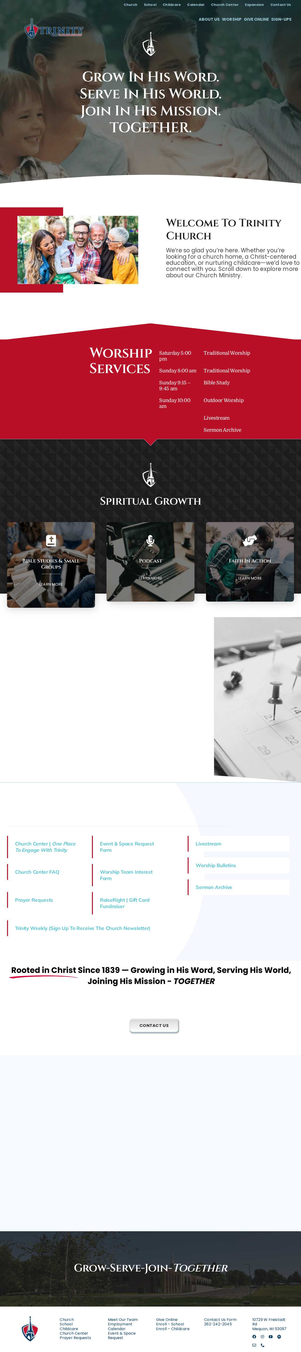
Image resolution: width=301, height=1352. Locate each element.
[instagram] (262, 1337)
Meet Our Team (123, 1319)
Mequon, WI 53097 (269, 1329)
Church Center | (45, 847)
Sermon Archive (222, 430)
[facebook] (254, 1337)
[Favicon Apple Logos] (30, 1312)
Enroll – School (170, 1324)
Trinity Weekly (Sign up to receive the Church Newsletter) (82, 928)
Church (67, 1319)
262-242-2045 (218, 1324)
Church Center (74, 1333)
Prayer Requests (34, 900)
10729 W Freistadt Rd (269, 1322)
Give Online (167, 1319)
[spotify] (279, 1337)
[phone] (263, 1345)
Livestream (217, 418)
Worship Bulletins (216, 865)
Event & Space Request (122, 1335)
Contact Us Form (220, 1319)
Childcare (69, 1329)
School (66, 1324)
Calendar (117, 1329)
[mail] (254, 1345)
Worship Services (120, 361)
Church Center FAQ (37, 872)
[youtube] (271, 1337)
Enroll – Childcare (173, 1329)
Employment (120, 1324)
